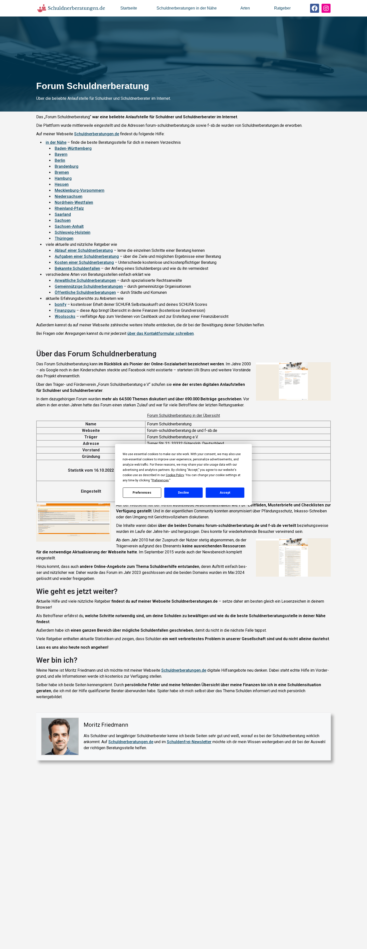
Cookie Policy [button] (175, 475)
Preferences (142, 492)
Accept (225, 492)
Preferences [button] (160, 480)
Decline (183, 492)
